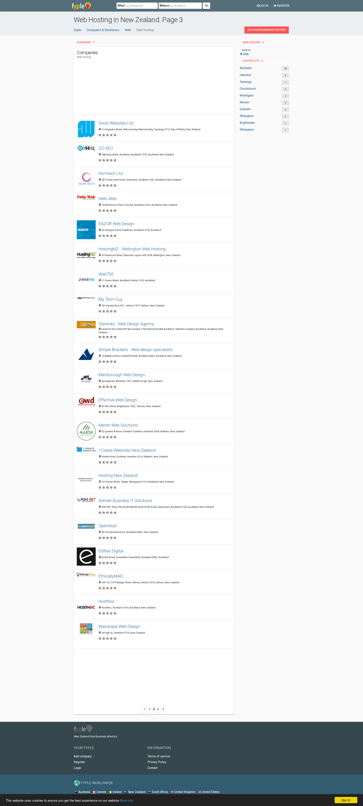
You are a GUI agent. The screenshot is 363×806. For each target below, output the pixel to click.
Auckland (246, 68)
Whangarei (247, 116)
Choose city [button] (251, 60)
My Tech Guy (111, 299)
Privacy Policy (156, 762)
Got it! (346, 800)
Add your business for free (266, 29)
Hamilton (245, 75)
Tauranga (245, 82)
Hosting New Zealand (118, 475)
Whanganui (247, 129)
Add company (83, 756)
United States (210, 792)
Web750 (106, 274)
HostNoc (107, 601)
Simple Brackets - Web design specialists (136, 349)
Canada (101, 792)
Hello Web (108, 198)
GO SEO (106, 148)
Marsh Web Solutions (118, 425)
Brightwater (247, 123)
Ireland (117, 792)
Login (77, 768)
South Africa (159, 792)
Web (246, 54)
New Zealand (136, 792)
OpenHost (108, 525)
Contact (152, 768)
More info (126, 800)
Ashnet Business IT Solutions (125, 500)
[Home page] (81, 5)
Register (282, 5)
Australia (84, 792)
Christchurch (248, 88)
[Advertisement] (145, 88)
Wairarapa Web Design (119, 626)
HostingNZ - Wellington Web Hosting (132, 248)
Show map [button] (84, 42)
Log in (263, 5)
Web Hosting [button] (251, 42)
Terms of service (158, 756)
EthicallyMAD (111, 576)
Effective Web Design (118, 399)
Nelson (244, 102)
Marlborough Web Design (122, 374)
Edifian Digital (111, 550)
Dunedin (245, 109)
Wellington (247, 95)
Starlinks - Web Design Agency (126, 323)
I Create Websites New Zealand (127, 450)
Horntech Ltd (111, 173)
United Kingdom (184, 792)
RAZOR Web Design (116, 223)
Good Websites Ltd (116, 123)
